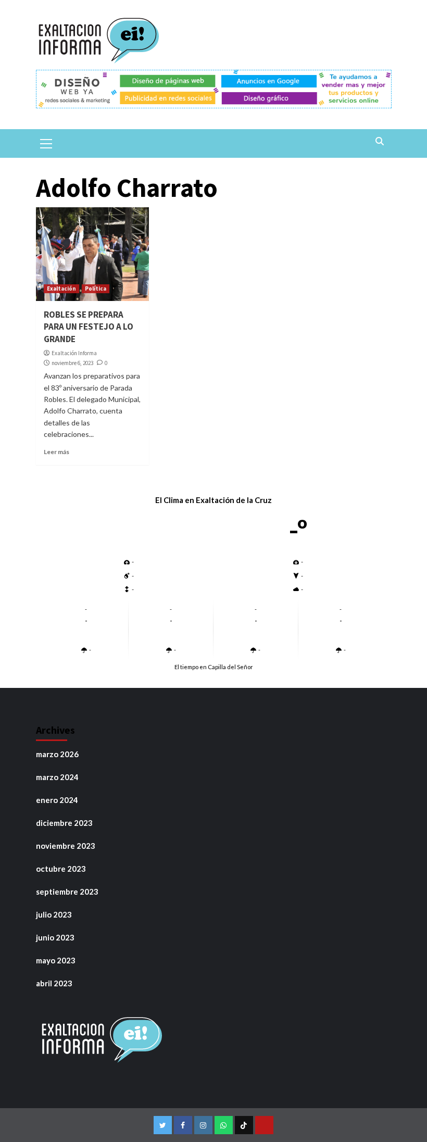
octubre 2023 (61, 868)
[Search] (379, 142)
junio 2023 (55, 937)
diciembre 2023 (64, 822)
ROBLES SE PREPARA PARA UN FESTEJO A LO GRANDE (88, 327)
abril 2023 (54, 983)
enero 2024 (57, 800)
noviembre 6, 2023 (72, 363)
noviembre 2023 (65, 845)
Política (95, 288)
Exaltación (61, 288)
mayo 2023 (56, 960)
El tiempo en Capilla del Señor (213, 666)
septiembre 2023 (67, 891)
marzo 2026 (57, 754)
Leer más (56, 452)
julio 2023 (54, 914)
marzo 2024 (57, 777)
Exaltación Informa (74, 353)
